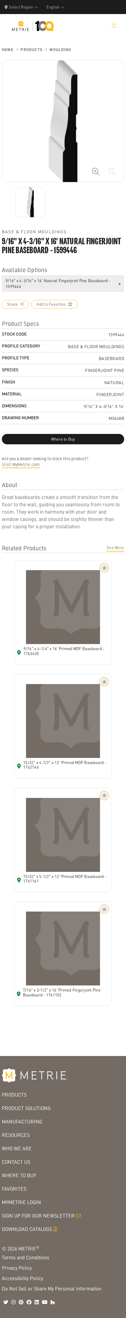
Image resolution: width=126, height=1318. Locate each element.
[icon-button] (95, 171)
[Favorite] (104, 568)
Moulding (60, 49)
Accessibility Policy (22, 1278)
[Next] (30, 202)
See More (115, 547)
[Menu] (114, 26)
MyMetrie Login (21, 1202)
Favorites (14, 1188)
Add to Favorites (50, 304)
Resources (16, 1135)
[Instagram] (13, 1302)
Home (7, 49)
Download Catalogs (27, 1229)
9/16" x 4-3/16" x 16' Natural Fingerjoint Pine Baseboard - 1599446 (58, 283)
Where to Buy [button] (63, 439)
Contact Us (16, 1162)
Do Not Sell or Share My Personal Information (52, 1288)
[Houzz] (52, 1302)
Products (31, 49)
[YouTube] (44, 1302)
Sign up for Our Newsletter (38, 1215)
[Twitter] (5, 1302)
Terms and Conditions (25, 1257)
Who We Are (17, 1148)
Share (12, 304)
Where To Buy (19, 1175)
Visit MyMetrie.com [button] (21, 464)
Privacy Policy (17, 1268)
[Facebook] (29, 1302)
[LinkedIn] (37, 1302)
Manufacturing (22, 1121)
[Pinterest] (21, 1302)
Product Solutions (26, 1108)
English (52, 6)
